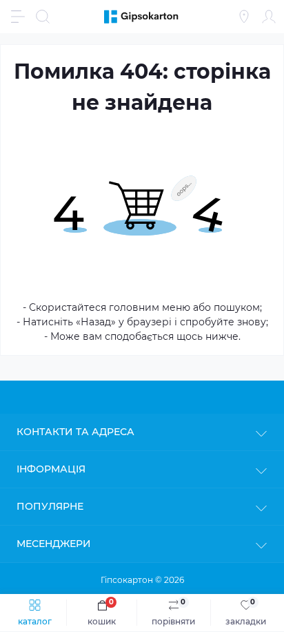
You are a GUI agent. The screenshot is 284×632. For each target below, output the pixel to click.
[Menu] (18, 16)
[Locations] (244, 16)
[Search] (43, 16)
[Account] (269, 16)
